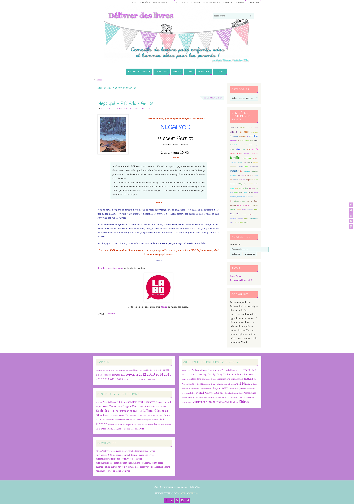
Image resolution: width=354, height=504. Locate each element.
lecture (251, 175)
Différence (237, 145)
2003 (97, 375)
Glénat (100, 415)
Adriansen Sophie (199, 370)
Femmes (239, 162)
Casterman (111, 314)
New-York (241, 188)
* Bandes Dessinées (141, 109)
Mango (146, 420)
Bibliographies (211, 2)
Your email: (235, 244)
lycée (244, 179)
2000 (159, 370)
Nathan (102, 424)
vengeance (251, 214)
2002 (167, 370)
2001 (163, 370)
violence (240, 218)
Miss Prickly (251, 388)
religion (256, 197)
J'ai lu (136, 415)
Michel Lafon (154, 420)
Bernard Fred (248, 369)
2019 (120, 379)
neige (236, 188)
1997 (147, 370)
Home (99, 80)
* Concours (253, 2)
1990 (127, 370)
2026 (153, 380)
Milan (163, 419)
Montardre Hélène (188, 393)
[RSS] (351, 215)
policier (250, 192)
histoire (241, 167)
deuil (231, 145)
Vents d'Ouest (135, 429)
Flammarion (125, 410)
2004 (101, 375)
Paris (231, 192)
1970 (110, 370)
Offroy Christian (225, 393)
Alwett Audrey (214, 370)
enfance (238, 149)
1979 (117, 370)
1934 (97, 370)
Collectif (213, 379)
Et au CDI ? (227, 2)
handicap (255, 162)
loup (240, 179)
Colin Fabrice (206, 379)
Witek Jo (220, 401)
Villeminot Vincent (203, 401)
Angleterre (254, 132)
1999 (155, 370)
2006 (109, 375)
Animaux (234, 136)
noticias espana (120, 455)
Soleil (98, 429)
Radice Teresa (187, 397)
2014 (159, 374)
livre (231, 179)
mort (237, 184)
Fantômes (233, 162)
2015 (167, 374)
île (241, 171)
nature (232, 188)
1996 (144, 370)
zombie (245, 222)
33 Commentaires (213, 98)
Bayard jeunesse (102, 407)
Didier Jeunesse (151, 406)
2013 (151, 374)
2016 (99, 379)
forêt (245, 162)
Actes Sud (99, 402)
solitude (232, 209)
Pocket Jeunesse (120, 425)
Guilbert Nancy (240, 383)
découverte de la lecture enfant (155, 466)
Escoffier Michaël (195, 384)
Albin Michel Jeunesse (143, 401)
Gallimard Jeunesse (155, 410)
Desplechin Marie (245, 379)
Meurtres (232, 184)
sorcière (239, 209)
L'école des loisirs (156, 415)
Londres (235, 179)
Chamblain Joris (194, 379)
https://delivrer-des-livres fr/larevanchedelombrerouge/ (123, 451)
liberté (256, 175)
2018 (113, 379)
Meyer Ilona (241, 388)
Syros (103, 429)
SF (251, 205)
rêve (231, 201)
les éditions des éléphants (133, 420)
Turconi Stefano (245, 397)
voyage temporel (253, 218)
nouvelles (252, 188)
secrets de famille (243, 205)
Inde (239, 175)
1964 (107, 370)
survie (256, 209)
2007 (114, 375)
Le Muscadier (117, 420)
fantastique (246, 158)
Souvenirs (250, 209)
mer (257, 179)
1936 (100, 370)
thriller (238, 214)
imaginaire (247, 171)
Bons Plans (235, 276)
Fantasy (255, 158)
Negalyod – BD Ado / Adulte (125, 103)
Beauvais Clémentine (231, 370)
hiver (246, 166)
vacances (244, 214)
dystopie (245, 145)
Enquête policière (236, 153)
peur (240, 192)
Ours (257, 188)
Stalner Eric (225, 397)
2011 (135, 374)
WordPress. (193, 493)
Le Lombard (107, 420)
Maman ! (240, 2)
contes (251, 140)
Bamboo (159, 402)
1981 (120, 370)
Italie (242, 175)
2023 (141, 380)
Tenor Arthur (234, 397)
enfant (243, 149)
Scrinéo (168, 425)
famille (235, 157)
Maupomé (233, 388)
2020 (125, 379)
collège (242, 140)
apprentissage (242, 136)
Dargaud (127, 406)
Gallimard (137, 411)
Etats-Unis (254, 153)
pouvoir (256, 192)
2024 (145, 380)
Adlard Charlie (186, 370)
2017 (106, 379)
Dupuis (163, 406)
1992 (130, 370)
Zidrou (244, 401)
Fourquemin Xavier (208, 384)
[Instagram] (351, 221)
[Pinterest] (351, 226)
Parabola (181, 493)
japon (247, 175)
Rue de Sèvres (147, 425)
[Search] (250, 16)
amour (244, 131)
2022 (136, 379)
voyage (246, 218)
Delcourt (137, 406)
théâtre (232, 214)
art (247, 136)
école (250, 145)
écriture (232, 149)
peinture (236, 192)
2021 (131, 379)
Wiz (142, 428)
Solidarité (255, 205)
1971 (113, 370)
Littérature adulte (163, 2)
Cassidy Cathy (214, 374)
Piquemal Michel (237, 393)
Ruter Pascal (208, 397)
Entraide (246, 153)
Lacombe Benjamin (206, 388)
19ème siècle (234, 127)
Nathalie (106, 109)
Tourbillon (125, 429)
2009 (123, 375)
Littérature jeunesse (188, 2)
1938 (103, 370)
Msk (168, 420)
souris (244, 209)
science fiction (239, 201)
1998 (151, 370)
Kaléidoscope (143, 415)
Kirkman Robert (194, 388)
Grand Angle (109, 415)
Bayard (167, 402)
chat (237, 141)
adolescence (246, 127)
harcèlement (233, 166)
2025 (150, 380)
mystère (256, 184)
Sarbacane (158, 424)
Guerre (250, 162)
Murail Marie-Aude (207, 392)
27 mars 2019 (120, 109)
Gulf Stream (119, 415)
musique (250, 184)
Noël (246, 188)
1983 (123, 370)
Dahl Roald (234, 379)
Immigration (233, 175)
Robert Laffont (136, 424)
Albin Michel (124, 401)
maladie (252, 179)
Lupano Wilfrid (221, 388)
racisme (250, 197)
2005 (105, 375)
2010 (129, 374)
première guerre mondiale (238, 197)
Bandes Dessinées (140, 2)
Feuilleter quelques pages (110, 268)
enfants (249, 149)
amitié (234, 131)
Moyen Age (242, 184)
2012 (142, 374)
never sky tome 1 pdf (128, 466)
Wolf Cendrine (231, 402)
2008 (118, 375)
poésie (245, 192)
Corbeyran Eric (223, 379)
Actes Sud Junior (109, 402)
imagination (255, 171)
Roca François (198, 397)
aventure (253, 135)
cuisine (256, 140)
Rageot (128, 425)
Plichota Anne (250, 393)
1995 (141, 370)
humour (234, 170)
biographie (233, 140)
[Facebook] (351, 204)
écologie (255, 145)
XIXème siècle (239, 222)
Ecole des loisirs (107, 410)
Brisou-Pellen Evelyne (189, 375)
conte (247, 140)
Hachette (129, 415)
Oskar (111, 424)
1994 (137, 370)
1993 (134, 370)
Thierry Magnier (113, 429)
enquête (255, 149)
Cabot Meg (201, 374)
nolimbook (138, 462)
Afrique (256, 127)
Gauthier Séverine (221, 384)
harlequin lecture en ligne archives (113, 471)
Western (232, 222)
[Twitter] (351, 210)
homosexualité (254, 166)
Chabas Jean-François (234, 374)
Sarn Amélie (216, 397)
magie (248, 180)
